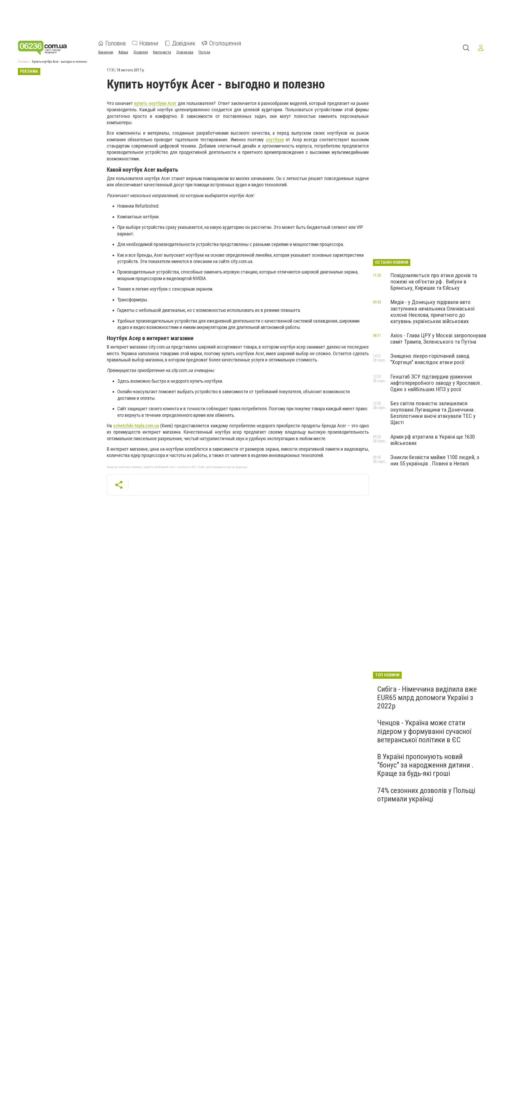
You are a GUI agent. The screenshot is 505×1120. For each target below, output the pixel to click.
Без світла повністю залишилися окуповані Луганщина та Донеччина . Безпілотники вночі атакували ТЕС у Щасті (433, 412)
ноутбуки (275, 139)
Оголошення (225, 43)
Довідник (183, 43)
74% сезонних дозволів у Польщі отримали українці (426, 794)
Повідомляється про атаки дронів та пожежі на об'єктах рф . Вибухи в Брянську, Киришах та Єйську (433, 281)
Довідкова (184, 52)
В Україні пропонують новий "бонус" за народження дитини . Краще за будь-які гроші (425, 765)
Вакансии (105, 52)
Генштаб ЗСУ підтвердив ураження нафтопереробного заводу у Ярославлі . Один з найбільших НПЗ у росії (436, 383)
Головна (115, 43)
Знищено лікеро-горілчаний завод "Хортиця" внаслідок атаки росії (429, 359)
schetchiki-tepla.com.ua (136, 425)
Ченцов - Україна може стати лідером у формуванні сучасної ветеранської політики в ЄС (424, 731)
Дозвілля (140, 52)
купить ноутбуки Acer (155, 103)
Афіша (123, 52)
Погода (204, 52)
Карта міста (162, 52)
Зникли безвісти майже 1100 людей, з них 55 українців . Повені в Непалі (434, 460)
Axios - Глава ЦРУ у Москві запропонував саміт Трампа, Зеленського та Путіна (438, 338)
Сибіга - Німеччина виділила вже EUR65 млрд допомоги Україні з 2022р (427, 697)
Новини (148, 43)
